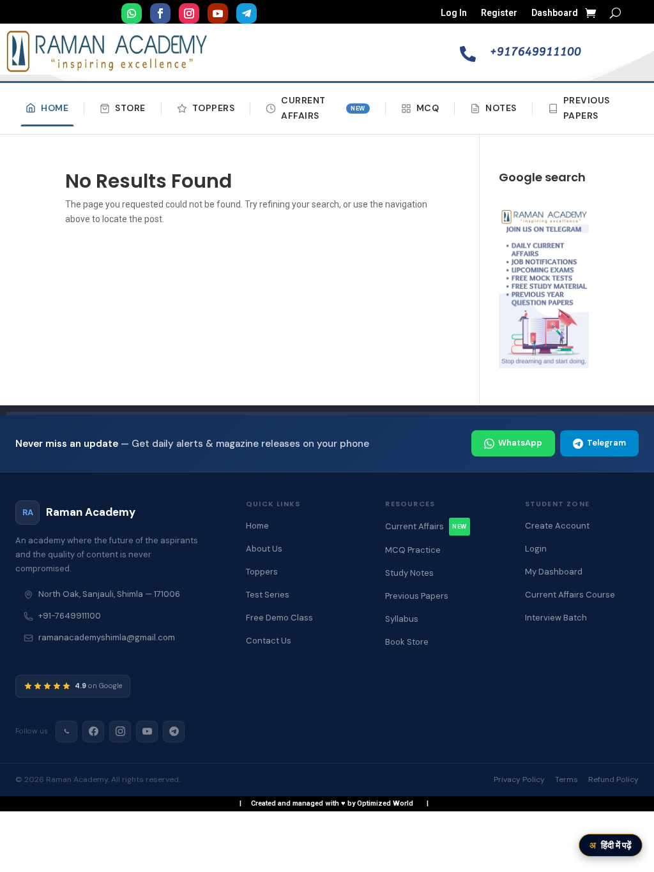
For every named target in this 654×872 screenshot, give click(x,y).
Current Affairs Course (570, 594)
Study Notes (409, 573)
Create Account (557, 525)
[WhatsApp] (66, 731)
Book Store (407, 641)
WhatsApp (520, 442)
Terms (566, 779)
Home (54, 108)
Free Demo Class (279, 617)
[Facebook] (93, 731)
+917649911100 (535, 52)
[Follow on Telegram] (246, 13)
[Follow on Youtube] (218, 13)
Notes (501, 108)
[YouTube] (147, 731)
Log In (454, 13)
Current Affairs (323, 107)
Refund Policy (613, 779)
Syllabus (401, 618)
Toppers (213, 108)
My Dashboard (553, 571)
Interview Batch (556, 617)
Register (499, 13)
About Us (264, 548)
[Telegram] (174, 731)
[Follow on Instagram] (189, 13)
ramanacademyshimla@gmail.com (106, 637)
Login (536, 548)
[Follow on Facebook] (160, 13)
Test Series (267, 594)
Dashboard (554, 13)
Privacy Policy (519, 779)
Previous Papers (586, 107)
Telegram (606, 442)
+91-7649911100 (69, 615)
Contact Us (268, 640)
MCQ (427, 108)
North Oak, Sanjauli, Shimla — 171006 (109, 594)
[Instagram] (120, 731)
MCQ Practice (413, 550)
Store (130, 108)
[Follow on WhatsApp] (131, 13)
